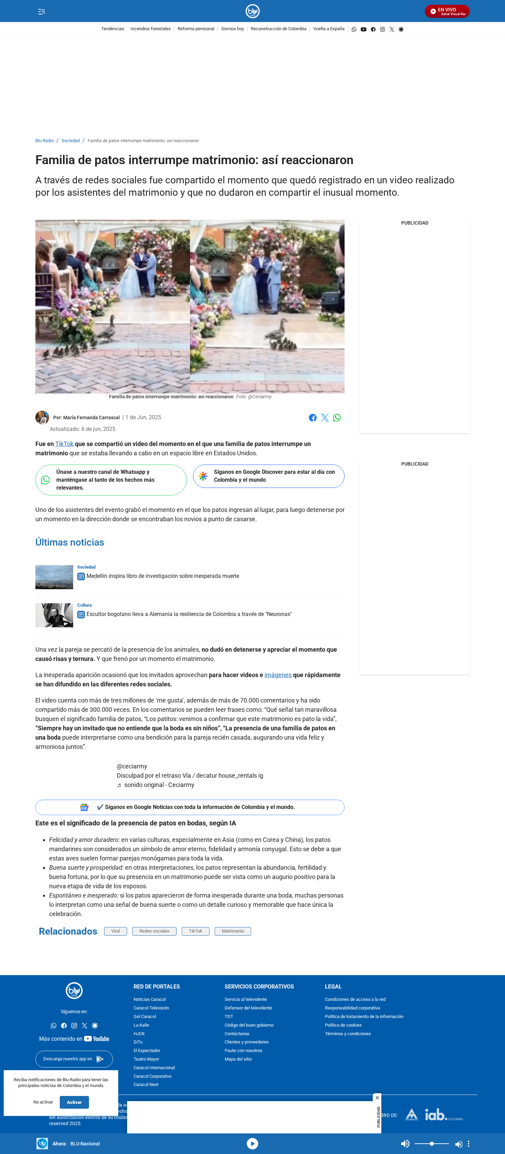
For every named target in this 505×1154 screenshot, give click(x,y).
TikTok (64, 443)
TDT (229, 1017)
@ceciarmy (132, 766)
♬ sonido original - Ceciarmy (155, 784)
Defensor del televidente (248, 1008)
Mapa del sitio (238, 1059)
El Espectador (147, 1051)
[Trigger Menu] (41, 11)
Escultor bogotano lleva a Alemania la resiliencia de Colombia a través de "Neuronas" (189, 614)
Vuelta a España (329, 29)
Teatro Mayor (146, 1059)
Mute (405, 1144)
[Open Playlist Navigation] (469, 1143)
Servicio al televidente (246, 999)
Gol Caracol (145, 1017)
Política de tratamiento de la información (364, 1017)
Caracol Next (146, 1085)
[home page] (253, 11)
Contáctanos (237, 1033)
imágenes (278, 674)
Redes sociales (154, 931)
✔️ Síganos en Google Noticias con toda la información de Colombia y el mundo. (196, 807)
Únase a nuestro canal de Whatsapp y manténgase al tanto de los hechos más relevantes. (105, 480)
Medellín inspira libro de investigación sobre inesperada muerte (163, 576)
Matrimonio (233, 931)
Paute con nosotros (243, 1051)
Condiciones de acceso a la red (355, 999)
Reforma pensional (196, 29)
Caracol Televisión (151, 1008)
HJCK (139, 1033)
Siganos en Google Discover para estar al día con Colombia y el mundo (274, 476)
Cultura (84, 605)
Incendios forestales (151, 29)
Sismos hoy (232, 29)
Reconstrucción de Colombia (278, 29)
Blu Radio (44, 141)
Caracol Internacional (154, 1068)
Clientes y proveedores (247, 1042)
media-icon (252, 1143)
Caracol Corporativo (152, 1076)
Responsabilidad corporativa (352, 1008)
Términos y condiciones (348, 1033)
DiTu (138, 1042)
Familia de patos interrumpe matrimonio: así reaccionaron (143, 141)
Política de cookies (343, 1025)
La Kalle (141, 1025)
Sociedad (70, 141)
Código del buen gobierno (249, 1025)
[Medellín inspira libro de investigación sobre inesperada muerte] (54, 577)
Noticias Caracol (150, 999)
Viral (115, 931)
